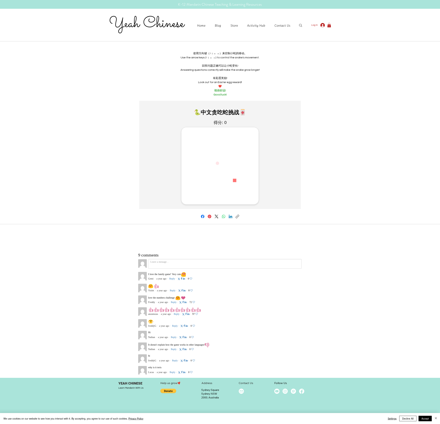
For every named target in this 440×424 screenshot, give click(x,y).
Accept (425, 418)
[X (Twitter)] (216, 216)
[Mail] (241, 391)
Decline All (408, 418)
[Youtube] (276, 391)
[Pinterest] (209, 216)
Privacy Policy (135, 418)
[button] (258, 25)
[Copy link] (237, 216)
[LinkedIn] (230, 216)
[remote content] (220, 155)
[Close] (436, 418)
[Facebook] (202, 216)
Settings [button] (392, 418)
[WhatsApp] (223, 216)
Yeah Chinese (146, 24)
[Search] (300, 25)
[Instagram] (285, 391)
